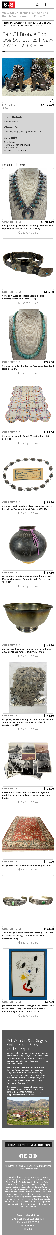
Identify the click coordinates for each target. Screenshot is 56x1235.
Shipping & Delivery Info (15, 150)
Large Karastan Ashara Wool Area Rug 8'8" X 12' (27, 865)
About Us (9, 1165)
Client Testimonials (29, 1168)
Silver (29, 1072)
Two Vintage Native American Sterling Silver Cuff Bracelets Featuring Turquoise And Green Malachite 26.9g (27, 935)
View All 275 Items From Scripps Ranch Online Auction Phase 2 (25, 14)
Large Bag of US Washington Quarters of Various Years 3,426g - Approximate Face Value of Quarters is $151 (27, 722)
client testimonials (15, 1063)
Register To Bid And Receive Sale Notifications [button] (28, 1144)
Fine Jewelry (37, 1072)
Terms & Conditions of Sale (17, 144)
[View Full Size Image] (51, 100)
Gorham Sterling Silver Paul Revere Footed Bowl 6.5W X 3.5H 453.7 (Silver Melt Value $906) (26, 650)
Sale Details (9, 142)
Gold (24, 1072)
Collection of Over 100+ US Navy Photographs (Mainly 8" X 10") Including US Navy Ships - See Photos (26, 795)
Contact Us (21, 1165)
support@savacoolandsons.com (21, 1094)
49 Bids (5, 108)
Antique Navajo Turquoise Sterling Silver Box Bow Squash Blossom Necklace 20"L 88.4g (27, 227)
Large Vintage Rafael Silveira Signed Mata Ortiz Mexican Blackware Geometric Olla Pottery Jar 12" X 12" (27, 579)
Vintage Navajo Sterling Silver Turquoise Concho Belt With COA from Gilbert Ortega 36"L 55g (27, 507)
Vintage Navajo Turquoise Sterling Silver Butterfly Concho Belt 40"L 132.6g (23, 297)
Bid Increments (11, 147)
